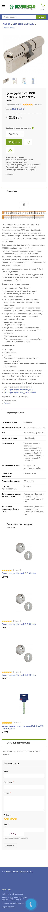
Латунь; (7, 403)
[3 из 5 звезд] (10, 818)
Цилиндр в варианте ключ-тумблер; (19, 390)
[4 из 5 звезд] (13, 818)
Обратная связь (8, 907)
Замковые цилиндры (23, 24)
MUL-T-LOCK (18, 109)
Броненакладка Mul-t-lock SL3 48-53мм (19, 573)
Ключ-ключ (8, 27)
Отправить (10, 846)
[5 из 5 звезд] (16, 818)
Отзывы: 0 (38, 105)
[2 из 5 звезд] (8, 818)
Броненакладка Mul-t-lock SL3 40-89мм (19, 675)
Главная (6, 24)
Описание (12, 191)
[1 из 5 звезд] (5, 818)
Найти (41, 17)
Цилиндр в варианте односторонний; (20, 392)
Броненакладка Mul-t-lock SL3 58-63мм (19, 624)
